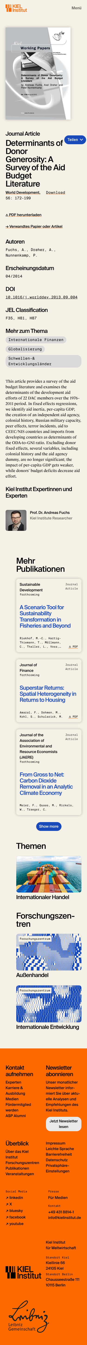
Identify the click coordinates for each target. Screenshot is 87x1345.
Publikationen (17, 1168)
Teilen (72, 139)
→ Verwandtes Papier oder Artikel (34, 226)
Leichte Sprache (60, 1148)
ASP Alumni (16, 1115)
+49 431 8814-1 (61, 1212)
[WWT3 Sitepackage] (23, 8)
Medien (12, 1099)
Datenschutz (57, 1160)
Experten (13, 1082)
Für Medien (58, 1197)
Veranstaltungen (20, 1173)
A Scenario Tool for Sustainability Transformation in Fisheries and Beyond (45, 616)
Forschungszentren (22, 1162)
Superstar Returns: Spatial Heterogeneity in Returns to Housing (48, 694)
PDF (75, 647)
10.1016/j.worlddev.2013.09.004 (41, 297)
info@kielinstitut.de (64, 1217)
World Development (22, 192)
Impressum (55, 1143)
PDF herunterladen (25, 214)
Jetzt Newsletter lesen (63, 1124)
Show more (48, 826)
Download (55, 192)
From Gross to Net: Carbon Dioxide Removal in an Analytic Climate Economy (46, 784)
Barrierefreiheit (59, 1154)
